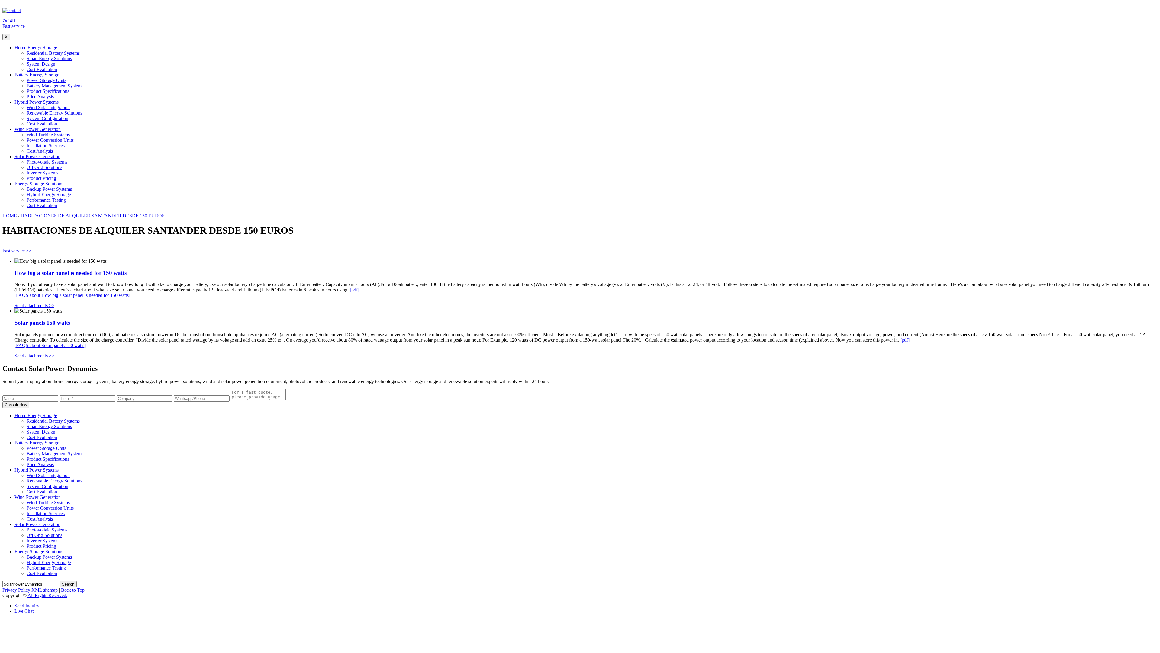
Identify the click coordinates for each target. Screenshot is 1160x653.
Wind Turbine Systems (48, 134)
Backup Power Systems (49, 189)
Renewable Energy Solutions (54, 112)
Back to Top (73, 590)
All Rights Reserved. (47, 595)
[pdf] (354, 289)
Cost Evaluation (42, 69)
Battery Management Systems (55, 85)
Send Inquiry (26, 605)
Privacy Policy (16, 590)
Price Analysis (40, 96)
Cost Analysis (40, 151)
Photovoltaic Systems (47, 161)
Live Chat (24, 611)
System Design (41, 64)
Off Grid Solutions (44, 167)
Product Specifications (48, 91)
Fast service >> (16, 250)
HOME (9, 215)
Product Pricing (41, 178)
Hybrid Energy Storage (49, 194)
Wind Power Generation (37, 129)
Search (68, 584)
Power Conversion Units (50, 140)
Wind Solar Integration (48, 107)
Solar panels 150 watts (42, 323)
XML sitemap (44, 590)
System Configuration (47, 118)
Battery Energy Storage (36, 74)
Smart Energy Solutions (49, 58)
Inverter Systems (42, 172)
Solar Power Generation (37, 156)
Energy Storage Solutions (38, 183)
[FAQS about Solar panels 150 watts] (50, 345)
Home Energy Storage (35, 47)
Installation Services (46, 145)
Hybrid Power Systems (36, 102)
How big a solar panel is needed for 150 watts (70, 273)
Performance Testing (46, 200)
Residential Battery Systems (53, 53)
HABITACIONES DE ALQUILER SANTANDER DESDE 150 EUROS (93, 215)
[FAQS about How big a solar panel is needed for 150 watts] (72, 295)
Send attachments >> (34, 305)
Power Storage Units (46, 80)
